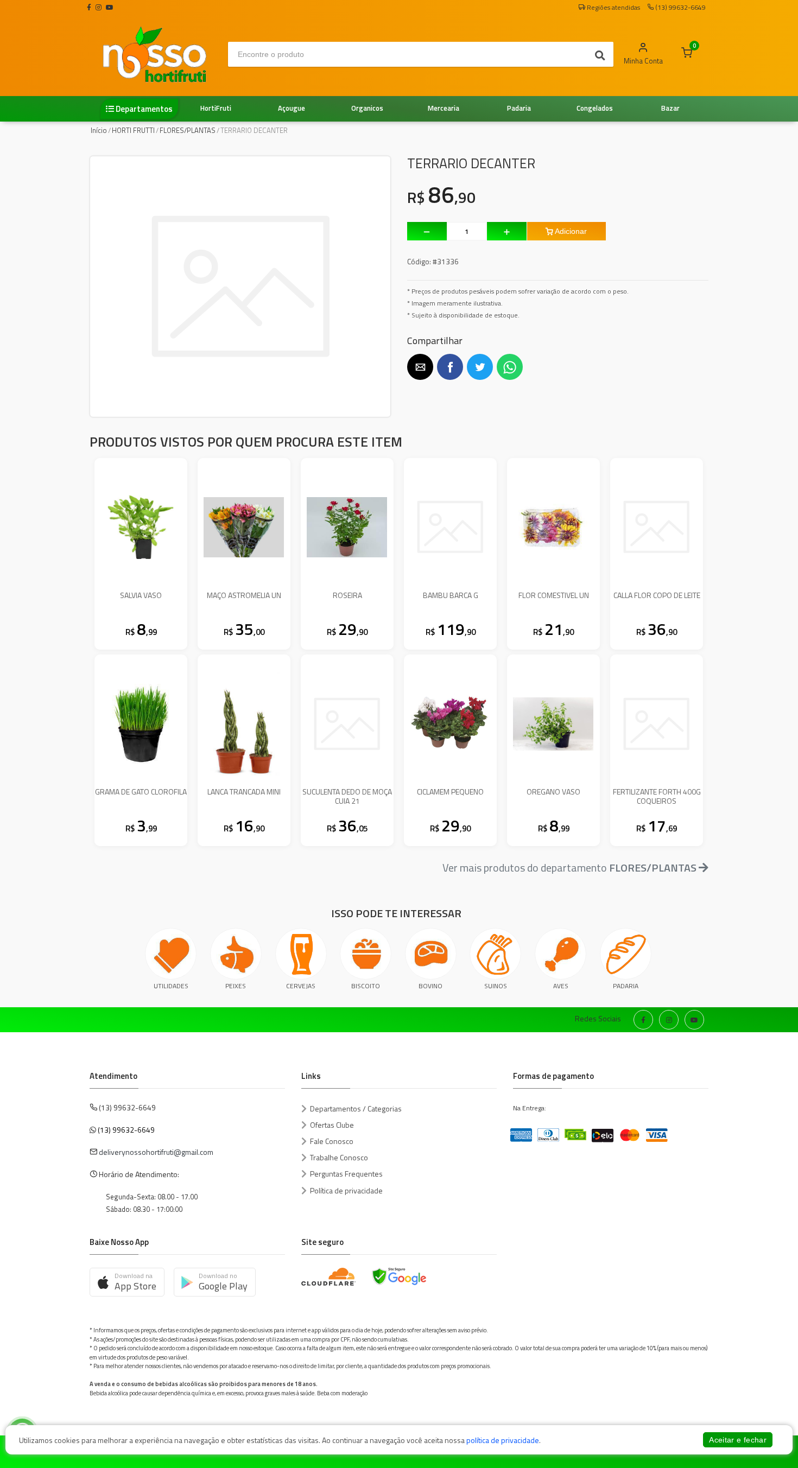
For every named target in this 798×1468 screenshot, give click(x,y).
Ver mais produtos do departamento (569, 867)
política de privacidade (502, 1440)
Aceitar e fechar (738, 1439)
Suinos (495, 986)
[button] (420, 367)
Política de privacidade (346, 1190)
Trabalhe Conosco (339, 1157)
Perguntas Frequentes (346, 1173)
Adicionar (570, 231)
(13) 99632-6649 (126, 1129)
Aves (560, 986)
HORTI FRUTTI (133, 130)
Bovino (430, 986)
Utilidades (171, 986)
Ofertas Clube (332, 1124)
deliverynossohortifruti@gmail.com (156, 1152)
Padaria (625, 986)
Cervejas (300, 986)
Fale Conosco (331, 1141)
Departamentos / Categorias (356, 1108)
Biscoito (365, 986)
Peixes (235, 986)
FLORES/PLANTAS (188, 130)
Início (99, 130)
